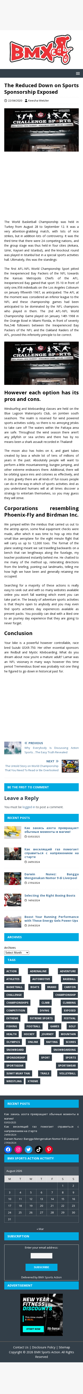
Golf (72, 1026)
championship (65, 995)
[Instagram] (18, 1149)
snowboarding (64, 1050)
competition (15, 1010)
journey (48, 1034)
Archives (10, 948)
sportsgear (14, 1065)
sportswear (67, 1065)
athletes (12, 979)
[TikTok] (39, 1149)
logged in (29, 807)
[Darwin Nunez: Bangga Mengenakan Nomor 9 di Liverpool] (12, 883)
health (11, 1034)
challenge (14, 995)
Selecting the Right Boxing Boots (49, 895)
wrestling (14, 1081)
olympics (13, 1042)
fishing (11, 1026)
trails (44, 1073)
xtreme (33, 1081)
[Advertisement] (41, 15)
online (33, 1042)
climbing (69, 1002)
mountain (68, 1034)
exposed (70, 1010)
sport (45, 1057)
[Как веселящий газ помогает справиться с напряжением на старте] (12, 858)
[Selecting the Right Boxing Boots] (12, 904)
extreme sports (41, 1018)
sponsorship (15, 1057)
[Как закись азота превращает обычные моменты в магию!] (12, 836)
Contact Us (21, 1347)
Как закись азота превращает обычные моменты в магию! (51, 830)
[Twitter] (28, 1149)
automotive (41, 979)
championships (17, 1002)
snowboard (15, 1050)
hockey (29, 1034)
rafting (52, 1042)
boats (34, 987)
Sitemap (64, 1347)
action (11, 971)
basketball (14, 987)
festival (70, 1018)
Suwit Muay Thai (18, 1073)
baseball (69, 979)
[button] (77, 73)
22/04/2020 (15, 100)
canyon (70, 987)
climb (46, 1002)
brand (51, 987)
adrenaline (38, 971)
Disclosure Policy (43, 1347)
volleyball (67, 1073)
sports (71, 1057)
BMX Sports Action (50, 1277)
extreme (12, 1018)
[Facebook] (8, 1149)
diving (44, 1010)
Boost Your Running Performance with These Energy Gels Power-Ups (51, 919)
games (54, 1026)
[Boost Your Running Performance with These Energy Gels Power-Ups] (12, 925)
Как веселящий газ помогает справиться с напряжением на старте (51, 853)
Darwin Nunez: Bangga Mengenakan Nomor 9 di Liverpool (51, 876)
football (33, 1026)
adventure (68, 971)
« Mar (40, 1229)
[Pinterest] (49, 1149)
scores (71, 1042)
